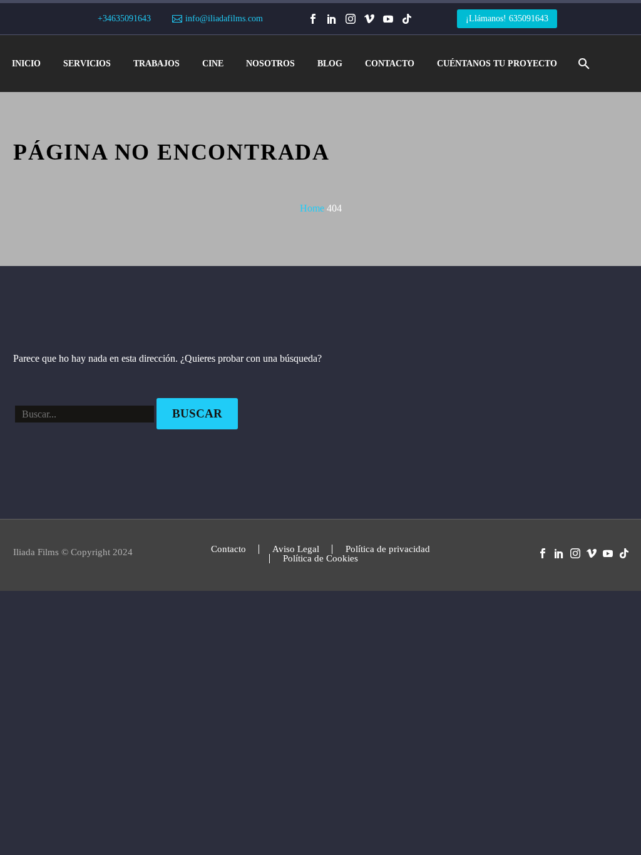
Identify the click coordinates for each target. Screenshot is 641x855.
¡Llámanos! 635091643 (507, 18)
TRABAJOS (156, 63)
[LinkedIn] (331, 19)
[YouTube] (388, 19)
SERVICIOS (87, 63)
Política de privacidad (388, 549)
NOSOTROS (270, 63)
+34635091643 (124, 18)
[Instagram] (350, 19)
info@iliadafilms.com (224, 18)
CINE (212, 63)
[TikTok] (406, 19)
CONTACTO (389, 63)
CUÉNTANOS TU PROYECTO (497, 63)
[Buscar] (582, 63)
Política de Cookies (320, 558)
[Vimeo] (369, 19)
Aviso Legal (295, 549)
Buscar (197, 413)
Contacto (228, 549)
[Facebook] (313, 19)
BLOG (329, 63)
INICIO (26, 63)
